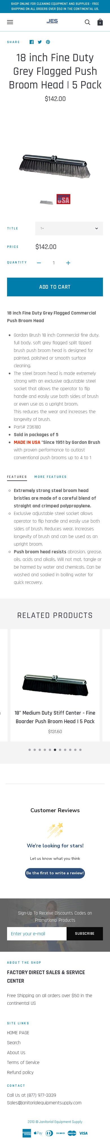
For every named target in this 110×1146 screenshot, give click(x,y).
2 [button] (35, 750)
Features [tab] (17, 477)
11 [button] (80, 750)
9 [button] (70, 750)
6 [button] (55, 750)
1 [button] (29, 750)
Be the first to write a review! (55, 873)
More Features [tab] (50, 477)
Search (14, 1042)
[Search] (87, 22)
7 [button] (60, 750)
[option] (55, 147)
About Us (16, 1052)
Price (13, 247)
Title (12, 228)
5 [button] (50, 750)
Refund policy (20, 1072)
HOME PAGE (18, 1032)
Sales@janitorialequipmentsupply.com (44, 1102)
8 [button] (65, 750)
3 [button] (40, 750)
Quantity (17, 262)
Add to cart (55, 287)
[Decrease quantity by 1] (39, 262)
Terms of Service (23, 1062)
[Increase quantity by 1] (68, 262)
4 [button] (45, 750)
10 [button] (75, 750)
